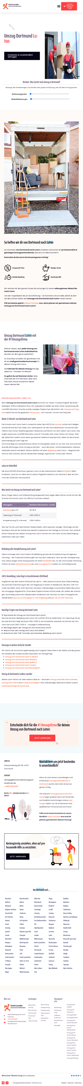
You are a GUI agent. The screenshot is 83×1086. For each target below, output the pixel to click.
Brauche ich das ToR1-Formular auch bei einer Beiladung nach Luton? (33, 633)
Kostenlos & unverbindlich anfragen (20, 56)
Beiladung (52, 450)
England (24, 398)
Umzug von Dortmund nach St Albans (21, 657)
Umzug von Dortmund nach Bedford (21, 662)
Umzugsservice (58, 1000)
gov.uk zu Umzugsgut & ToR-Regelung (30, 598)
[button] (58, 6)
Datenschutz (78, 1082)
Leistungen (32, 999)
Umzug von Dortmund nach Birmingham (22, 668)
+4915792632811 (11, 786)
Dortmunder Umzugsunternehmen (11, 398)
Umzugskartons (45, 564)
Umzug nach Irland (10, 682)
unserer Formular (31, 303)
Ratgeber (63, 1082)
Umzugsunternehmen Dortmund (22, 1082)
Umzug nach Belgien (31, 682)
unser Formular (53, 816)
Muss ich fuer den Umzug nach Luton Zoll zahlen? (24, 630)
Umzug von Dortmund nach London (20, 665)
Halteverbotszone (23, 564)
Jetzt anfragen (42, 738)
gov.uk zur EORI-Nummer (62, 598)
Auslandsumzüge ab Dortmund (15, 686)
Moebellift (47, 561)
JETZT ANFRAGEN (18, 856)
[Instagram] (7, 1082)
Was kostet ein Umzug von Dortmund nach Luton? (25, 615)
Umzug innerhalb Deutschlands (63, 679)
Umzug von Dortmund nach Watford (21, 659)
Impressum (71, 1082)
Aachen (58, 424)
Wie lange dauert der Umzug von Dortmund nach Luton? (27, 627)
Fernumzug (34, 412)
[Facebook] (3, 1082)
